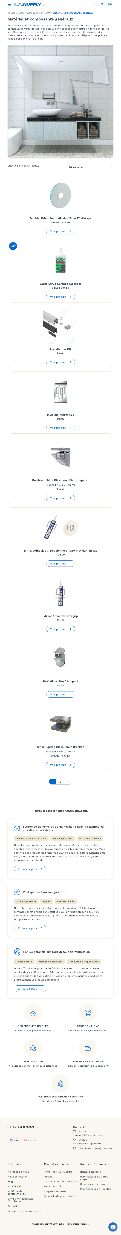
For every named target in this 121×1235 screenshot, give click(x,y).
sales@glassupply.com (87, 1143)
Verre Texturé (52, 1186)
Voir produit (58, 231)
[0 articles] (109, 4)
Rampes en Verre (90, 1172)
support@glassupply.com (88, 1135)
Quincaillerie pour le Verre (60, 1196)
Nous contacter (17, 1176)
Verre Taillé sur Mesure (58, 1172)
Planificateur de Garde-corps (94, 1177)
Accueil (11, 13)
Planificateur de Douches (95, 1189)
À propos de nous (18, 1172)
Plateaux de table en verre (60, 1181)
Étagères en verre (55, 1191)
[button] (113, 1227)
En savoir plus (27, 869)
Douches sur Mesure (93, 1184)
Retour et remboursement (24, 1211)
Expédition (14, 1186)
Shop (21, 13)
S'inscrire (102, 4)
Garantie (13, 1206)
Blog (10, 1181)
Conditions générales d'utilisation (20, 1200)
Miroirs (48, 1176)
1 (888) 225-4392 (103, 1148)
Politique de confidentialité (17, 1192)
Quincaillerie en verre (38, 13)
